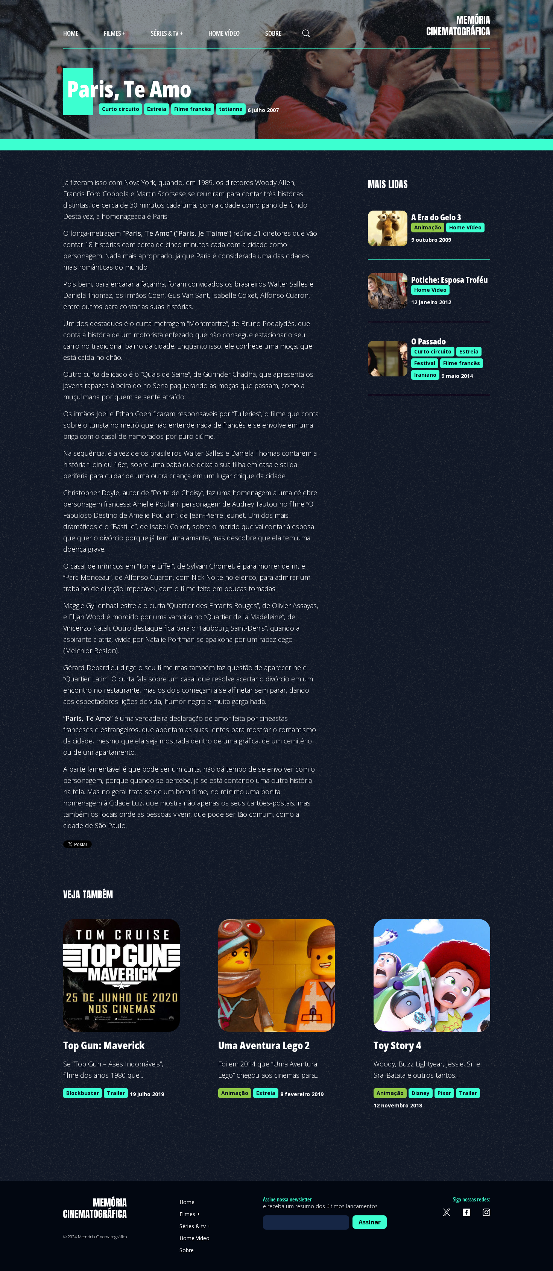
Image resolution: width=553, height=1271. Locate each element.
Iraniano (425, 374)
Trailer (116, 1093)
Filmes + (114, 33)
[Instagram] (486, 1212)
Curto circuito (120, 108)
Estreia (156, 108)
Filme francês (192, 108)
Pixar (444, 1093)
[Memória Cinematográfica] (458, 30)
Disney (421, 1093)
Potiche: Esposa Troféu (449, 279)
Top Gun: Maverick (104, 1045)
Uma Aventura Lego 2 (264, 1045)
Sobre (273, 33)
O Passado (428, 341)
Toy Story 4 (397, 1045)
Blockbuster (82, 1093)
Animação (427, 227)
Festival (424, 363)
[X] (446, 1212)
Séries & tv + (167, 33)
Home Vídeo (224, 33)
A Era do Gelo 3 (436, 217)
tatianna (231, 108)
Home (70, 33)
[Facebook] (466, 1212)
